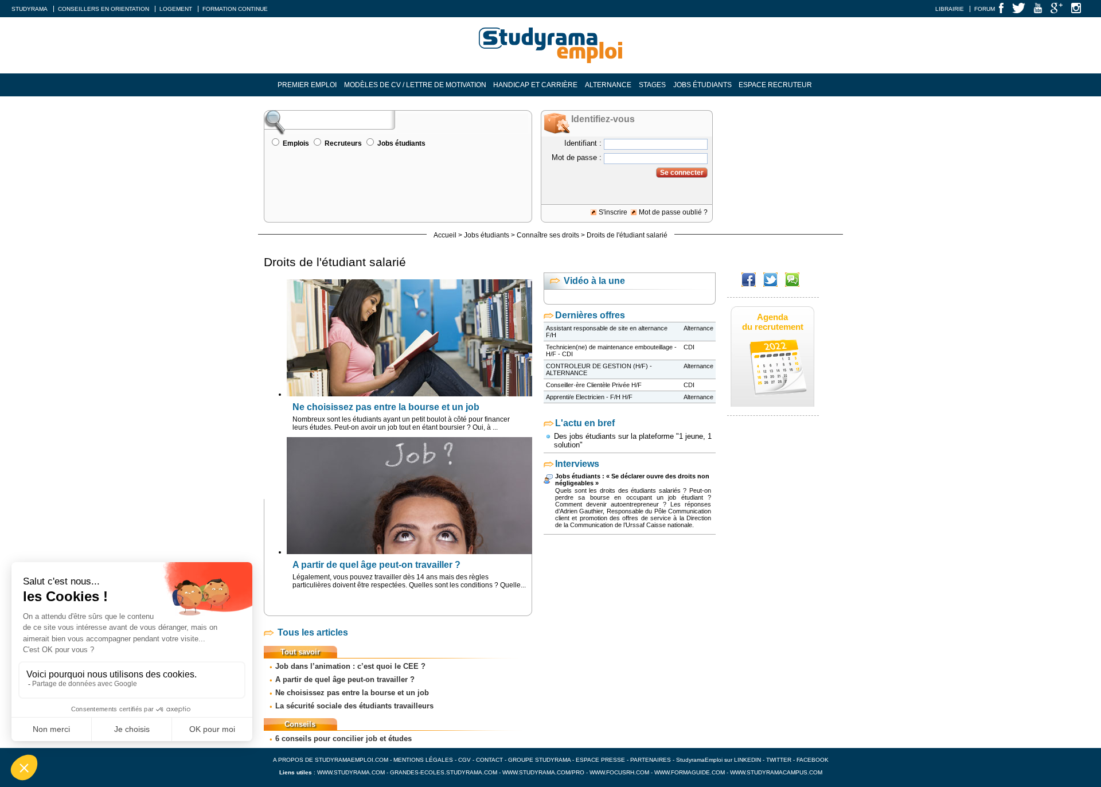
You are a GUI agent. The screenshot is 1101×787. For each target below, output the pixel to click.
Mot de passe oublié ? (673, 212)
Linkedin (747, 760)
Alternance (608, 85)
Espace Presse (600, 760)
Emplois (296, 143)
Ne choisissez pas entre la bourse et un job (352, 692)
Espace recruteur (775, 85)
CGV (464, 760)
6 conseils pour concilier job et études (343, 738)
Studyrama (29, 9)
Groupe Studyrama (539, 760)
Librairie (949, 9)
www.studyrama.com (351, 772)
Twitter (779, 760)
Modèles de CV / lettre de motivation (415, 85)
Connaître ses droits (548, 235)
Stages (652, 85)
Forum (984, 9)
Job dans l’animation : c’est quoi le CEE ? (350, 666)
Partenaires (650, 760)
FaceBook (813, 760)
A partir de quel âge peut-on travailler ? (345, 679)
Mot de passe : (577, 157)
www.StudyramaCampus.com (776, 772)
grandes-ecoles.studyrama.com (443, 772)
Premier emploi (307, 85)
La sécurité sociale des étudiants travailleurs (354, 706)
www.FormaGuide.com (689, 772)
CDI (689, 347)
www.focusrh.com (619, 772)
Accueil (445, 235)
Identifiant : (583, 143)
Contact (489, 760)
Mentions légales (423, 760)
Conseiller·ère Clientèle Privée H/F (594, 384)
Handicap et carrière (535, 85)
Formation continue (235, 9)
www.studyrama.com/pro (543, 772)
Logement (175, 9)
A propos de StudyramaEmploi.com (330, 760)
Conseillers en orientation (103, 9)
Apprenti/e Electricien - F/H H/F (589, 397)
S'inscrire (613, 212)
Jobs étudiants (702, 85)
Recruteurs (343, 143)
